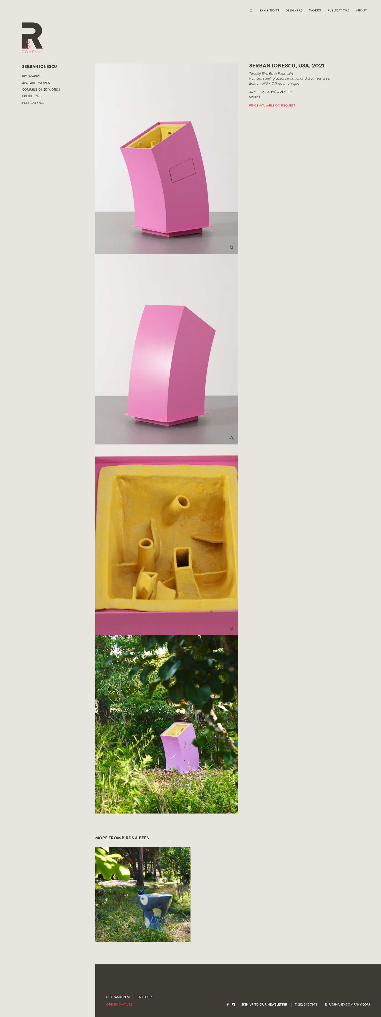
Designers (294, 10)
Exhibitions (269, 10)
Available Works (36, 83)
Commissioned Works (41, 89)
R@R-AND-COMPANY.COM (349, 1004)
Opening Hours (119, 1004)
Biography (31, 76)
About (361, 10)
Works (315, 10)
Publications (338, 10)
